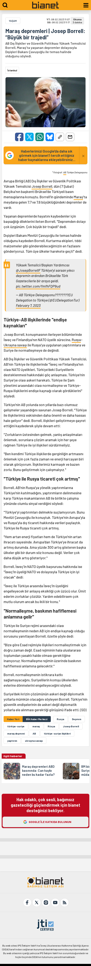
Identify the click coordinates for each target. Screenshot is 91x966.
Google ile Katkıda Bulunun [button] (50, 822)
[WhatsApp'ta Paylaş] (39, 137)
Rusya (76, 340)
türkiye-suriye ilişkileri (57, 733)
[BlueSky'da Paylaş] (50, 137)
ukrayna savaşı (34, 740)
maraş (36, 726)
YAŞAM (13, 20)
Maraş (78, 197)
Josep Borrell (42, 186)
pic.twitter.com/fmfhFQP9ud (38, 286)
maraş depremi (16, 733)
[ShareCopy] (60, 137)
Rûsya (51, 726)
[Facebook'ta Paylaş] (19, 137)
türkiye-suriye (16, 726)
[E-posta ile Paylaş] (70, 137)
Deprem (76, 719)
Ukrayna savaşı (15, 345)
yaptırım (12, 740)
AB (64, 172)
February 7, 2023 (28, 305)
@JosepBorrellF (28, 270)
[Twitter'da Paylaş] (29, 137)
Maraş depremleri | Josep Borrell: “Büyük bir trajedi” (45, 34)
